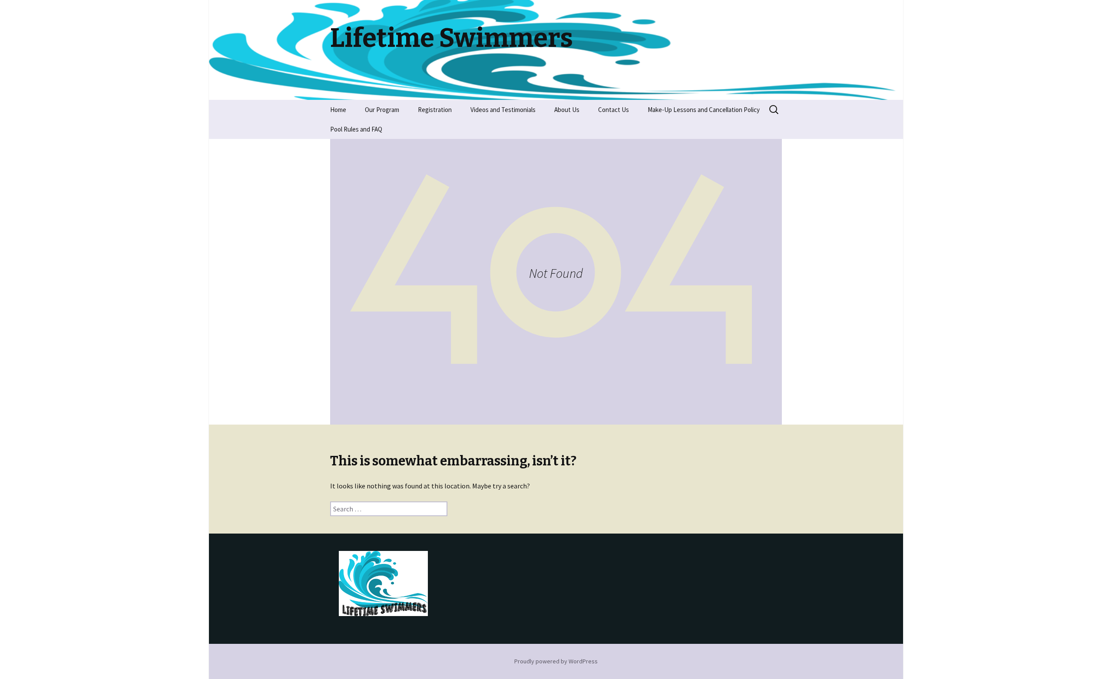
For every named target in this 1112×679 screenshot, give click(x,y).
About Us (566, 109)
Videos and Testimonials (503, 109)
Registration (435, 109)
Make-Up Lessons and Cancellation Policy (704, 109)
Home (338, 109)
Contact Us (613, 109)
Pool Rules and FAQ (356, 129)
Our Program (382, 109)
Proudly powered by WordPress (556, 661)
